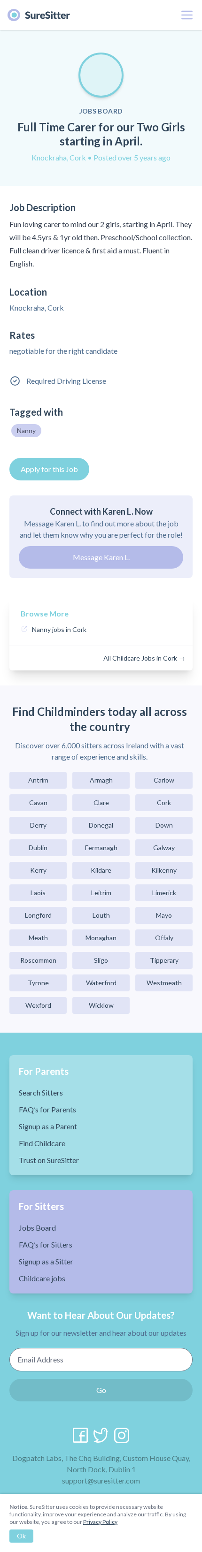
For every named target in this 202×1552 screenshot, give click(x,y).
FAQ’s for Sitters (45, 1244)
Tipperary (164, 960)
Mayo (164, 915)
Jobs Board (37, 1227)
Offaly (164, 938)
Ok (21, 1536)
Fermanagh (101, 848)
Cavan (38, 802)
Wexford (38, 1005)
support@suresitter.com (101, 1480)
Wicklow (101, 1005)
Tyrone (38, 983)
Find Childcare (42, 1143)
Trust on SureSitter (49, 1160)
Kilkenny (164, 870)
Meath (38, 938)
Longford (38, 915)
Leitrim (101, 893)
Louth (101, 915)
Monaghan (101, 938)
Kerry (38, 870)
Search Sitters (41, 1092)
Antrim (38, 780)
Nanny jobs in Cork (59, 629)
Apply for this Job (49, 468)
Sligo (101, 960)
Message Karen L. (101, 557)
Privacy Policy (100, 1521)
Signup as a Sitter (46, 1261)
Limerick (164, 893)
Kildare (101, 870)
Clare (101, 802)
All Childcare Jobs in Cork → (144, 658)
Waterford (101, 983)
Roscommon (38, 960)
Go (101, 1389)
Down (164, 825)
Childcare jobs (42, 1278)
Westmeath (164, 983)
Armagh (101, 780)
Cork (164, 802)
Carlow (164, 780)
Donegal (101, 825)
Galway (164, 848)
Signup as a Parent (48, 1126)
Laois (38, 893)
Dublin (38, 848)
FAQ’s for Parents (47, 1109)
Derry (38, 825)
